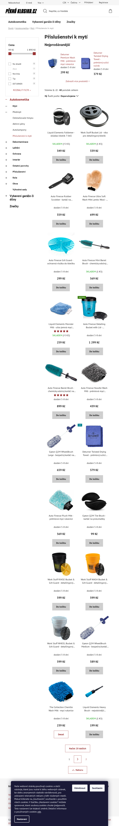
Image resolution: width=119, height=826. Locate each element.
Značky (14, 206)
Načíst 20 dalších (77, 748)
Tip (24, 78)
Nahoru (79, 769)
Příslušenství (19, 171)
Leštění (16, 147)
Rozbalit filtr (21, 90)
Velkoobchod (14, 2)
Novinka (24, 73)
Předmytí (17, 111)
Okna (15, 183)
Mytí (15, 106)
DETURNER (24, 83)
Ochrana (17, 153)
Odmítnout (79, 788)
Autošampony (19, 129)
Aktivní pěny (19, 123)
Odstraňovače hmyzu (23, 117)
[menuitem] (17, 22)
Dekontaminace (20, 141)
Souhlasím (97, 788)
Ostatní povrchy (21, 165)
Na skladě (24, 64)
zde (39, 811)
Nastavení (22, 819)
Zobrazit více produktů (77, 81)
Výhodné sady (20, 189)
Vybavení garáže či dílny (22, 197)
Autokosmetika (19, 99)
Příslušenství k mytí (22, 135)
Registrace (103, 2)
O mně (29, 2)
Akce (24, 69)
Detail (61, 734)
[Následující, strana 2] (77, 759)
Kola (15, 177)
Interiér (16, 159)
